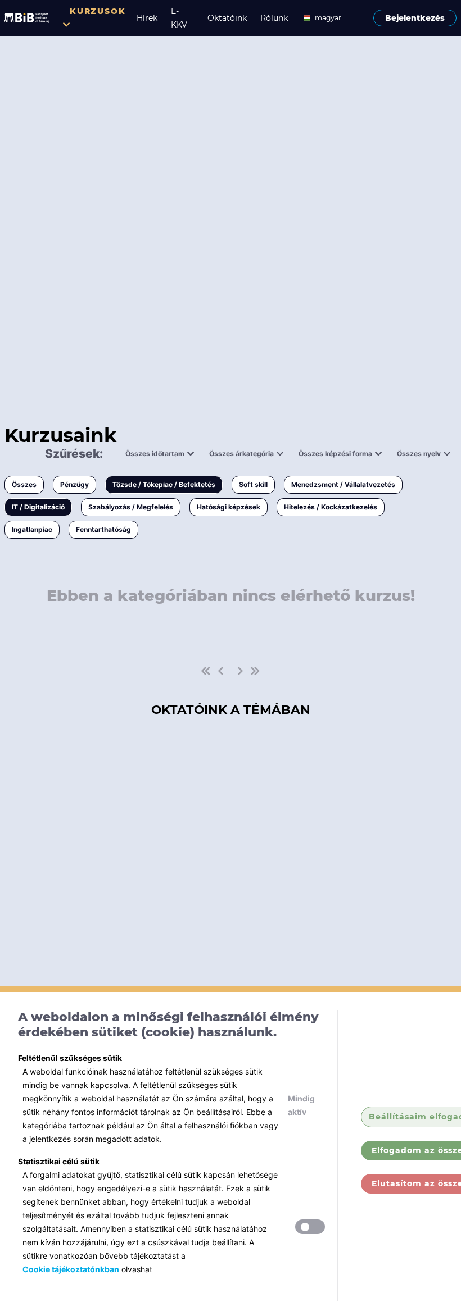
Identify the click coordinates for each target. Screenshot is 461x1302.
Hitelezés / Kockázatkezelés (330, 507)
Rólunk (274, 18)
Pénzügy (74, 484)
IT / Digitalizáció (38, 507)
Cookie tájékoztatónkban (70, 1269)
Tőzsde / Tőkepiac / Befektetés (163, 484)
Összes (24, 484)
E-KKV (179, 18)
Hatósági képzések (228, 507)
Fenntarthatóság (103, 529)
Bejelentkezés (415, 18)
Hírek (147, 18)
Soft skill (253, 484)
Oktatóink (227, 18)
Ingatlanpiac (32, 529)
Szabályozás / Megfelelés (130, 507)
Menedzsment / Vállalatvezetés (343, 484)
